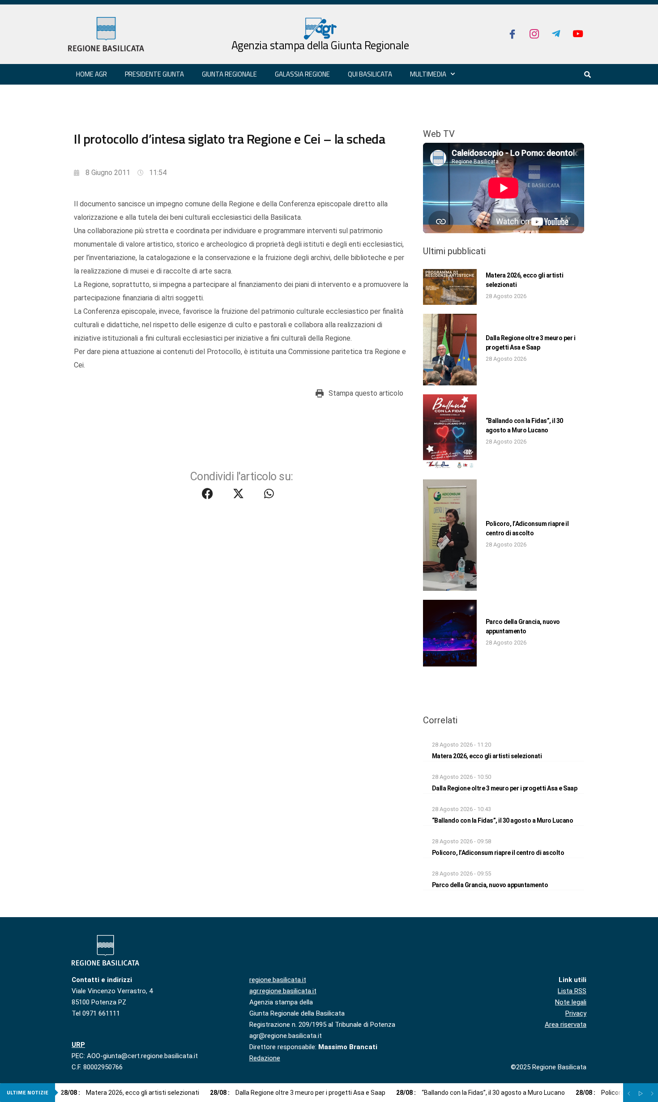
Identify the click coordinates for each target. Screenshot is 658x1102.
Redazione (264, 1058)
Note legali (570, 1002)
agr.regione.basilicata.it (282, 991)
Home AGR (91, 74)
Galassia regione (302, 74)
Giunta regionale (229, 74)
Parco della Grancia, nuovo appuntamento (490, 884)
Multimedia (428, 74)
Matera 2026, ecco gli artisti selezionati (487, 756)
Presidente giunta (154, 74)
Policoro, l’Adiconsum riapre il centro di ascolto (498, 852)
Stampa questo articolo (366, 393)
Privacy (575, 1013)
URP (78, 1045)
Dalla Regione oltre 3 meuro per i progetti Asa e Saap (504, 788)
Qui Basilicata (370, 74)
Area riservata (565, 1025)
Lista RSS (572, 991)
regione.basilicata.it (277, 980)
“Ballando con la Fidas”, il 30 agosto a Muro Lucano (502, 820)
